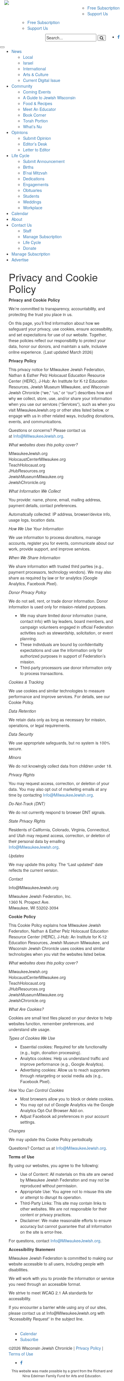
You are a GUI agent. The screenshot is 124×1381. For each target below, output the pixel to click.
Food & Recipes (37, 103)
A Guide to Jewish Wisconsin (49, 97)
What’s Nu (32, 126)
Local (28, 57)
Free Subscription (103, 8)
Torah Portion (35, 121)
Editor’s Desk (35, 144)
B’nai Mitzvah (35, 173)
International (34, 68)
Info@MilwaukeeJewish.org (38, 436)
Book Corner (34, 115)
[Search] (101, 38)
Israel (28, 63)
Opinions (20, 132)
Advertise (20, 260)
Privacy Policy (88, 1348)
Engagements (35, 184)
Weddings (32, 202)
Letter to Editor (36, 150)
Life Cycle (20, 155)
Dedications (33, 178)
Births (28, 167)
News (17, 51)
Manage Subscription (42, 236)
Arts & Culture (35, 74)
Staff (27, 231)
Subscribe (29, 1339)
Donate (29, 248)
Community (22, 86)
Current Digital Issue (41, 80)
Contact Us (22, 225)
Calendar (20, 213)
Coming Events (37, 92)
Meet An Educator (39, 109)
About (17, 219)
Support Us (97, 13)
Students (31, 196)
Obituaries (32, 190)
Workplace (32, 207)
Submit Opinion (37, 138)
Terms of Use (21, 1354)
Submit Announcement (44, 161)
